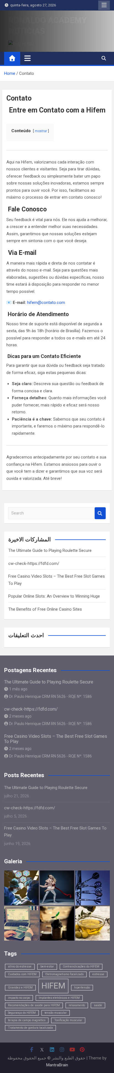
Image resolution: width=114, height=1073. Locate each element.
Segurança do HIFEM (22, 1013)
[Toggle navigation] (27, 58)
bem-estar (47, 966)
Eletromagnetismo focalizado (64, 974)
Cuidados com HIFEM (22, 974)
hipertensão (82, 987)
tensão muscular (56, 1013)
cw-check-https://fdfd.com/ (33, 563)
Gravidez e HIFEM (20, 987)
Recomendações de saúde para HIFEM (34, 1005)
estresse (98, 974)
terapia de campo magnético (26, 1020)
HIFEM (53, 985)
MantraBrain (57, 1064)
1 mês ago (18, 689)
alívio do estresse (20, 966)
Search (100, 513)
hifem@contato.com (46, 302)
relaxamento (77, 1005)
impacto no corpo (19, 998)
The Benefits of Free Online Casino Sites (45, 609)
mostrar (41, 131)
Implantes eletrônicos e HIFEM (59, 998)
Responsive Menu (104, 5)
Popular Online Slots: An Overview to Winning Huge (54, 596)
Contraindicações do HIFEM (81, 966)
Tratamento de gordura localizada (30, 1028)
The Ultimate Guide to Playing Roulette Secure (50, 550)
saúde (98, 1005)
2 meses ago (20, 716)
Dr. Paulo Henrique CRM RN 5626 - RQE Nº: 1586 (50, 696)
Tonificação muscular (68, 1020)
